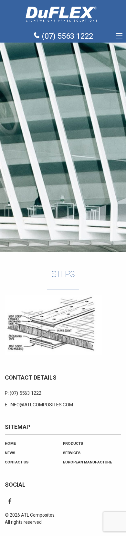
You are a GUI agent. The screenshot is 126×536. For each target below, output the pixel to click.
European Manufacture (87, 462)
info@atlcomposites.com (41, 405)
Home (10, 443)
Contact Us (16, 462)
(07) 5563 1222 (66, 36)
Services (71, 453)
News (10, 453)
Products (73, 443)
